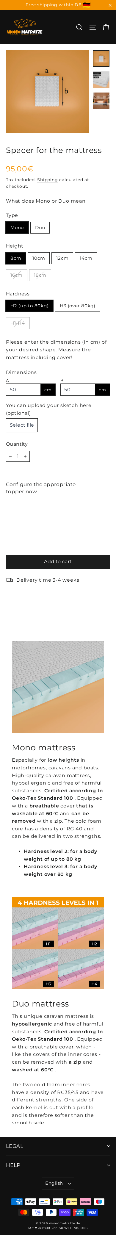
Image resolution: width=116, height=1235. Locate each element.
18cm (40, 275)
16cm (16, 275)
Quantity (17, 444)
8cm (15, 258)
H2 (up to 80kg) (29, 306)
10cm (38, 258)
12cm (62, 258)
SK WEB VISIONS (73, 1228)
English (54, 1183)
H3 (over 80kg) (77, 306)
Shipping (47, 179)
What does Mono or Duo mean (46, 201)
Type (12, 215)
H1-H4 (17, 323)
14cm (86, 258)
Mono (17, 227)
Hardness (17, 294)
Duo (40, 227)
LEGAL (14, 1146)
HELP (13, 1165)
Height (14, 246)
